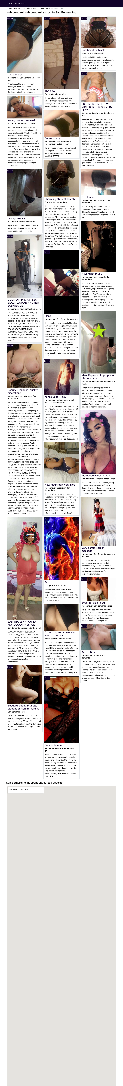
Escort (48, 582)
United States (31, 8)
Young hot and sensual (21, 120)
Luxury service (16, 218)
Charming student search (60, 199)
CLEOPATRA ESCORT (16, 3)
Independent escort (15, 8)
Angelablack (15, 74)
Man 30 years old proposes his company (98, 377)
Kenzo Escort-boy (55, 396)
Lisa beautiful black (93, 50)
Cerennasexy (52, 138)
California (44, 8)
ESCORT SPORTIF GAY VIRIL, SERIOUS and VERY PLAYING (97, 106)
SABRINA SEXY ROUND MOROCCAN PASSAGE (22, 623)
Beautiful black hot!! (94, 602)
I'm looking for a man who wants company (60, 634)
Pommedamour (54, 745)
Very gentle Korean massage (93, 549)
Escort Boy (88, 652)
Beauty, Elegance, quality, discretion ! (23, 391)
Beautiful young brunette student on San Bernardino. (24, 707)
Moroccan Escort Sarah (96, 475)
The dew (50, 90)
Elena (48, 315)
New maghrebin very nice (60, 484)
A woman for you (92, 273)
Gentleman (88, 197)
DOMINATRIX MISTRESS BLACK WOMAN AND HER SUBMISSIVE (23, 302)
